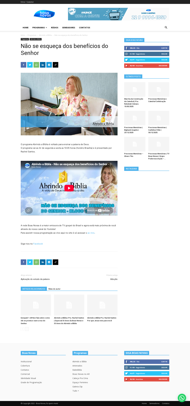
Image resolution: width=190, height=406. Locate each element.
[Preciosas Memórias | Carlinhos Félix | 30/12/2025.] (158, 118)
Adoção (114, 279)
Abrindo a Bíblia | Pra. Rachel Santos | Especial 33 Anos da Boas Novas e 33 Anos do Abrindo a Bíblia (69, 320)
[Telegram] (49, 65)
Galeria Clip (77, 386)
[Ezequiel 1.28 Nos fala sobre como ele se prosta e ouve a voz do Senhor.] (36, 305)
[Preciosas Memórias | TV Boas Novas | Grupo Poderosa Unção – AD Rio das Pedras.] (158, 144)
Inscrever (163, 66)
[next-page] (27, 329)
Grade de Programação (31, 382)
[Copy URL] (55, 65)
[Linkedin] (42, 65)
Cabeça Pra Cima (80, 378)
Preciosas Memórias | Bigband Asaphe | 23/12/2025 (133, 130)
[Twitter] (30, 65)
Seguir (164, 54)
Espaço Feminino (80, 382)
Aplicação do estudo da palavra (35, 279)
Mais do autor (55, 289)
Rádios (54, 27)
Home (26, 27)
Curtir (164, 48)
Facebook (38, 243)
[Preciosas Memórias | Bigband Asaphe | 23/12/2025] (134, 118)
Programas (38, 27)
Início (23, 35)
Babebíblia (77, 370)
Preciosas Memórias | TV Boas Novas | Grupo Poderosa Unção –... (158, 156)
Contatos (84, 27)
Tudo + (75, 390)
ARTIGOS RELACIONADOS (33, 289)
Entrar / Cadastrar (27, 2)
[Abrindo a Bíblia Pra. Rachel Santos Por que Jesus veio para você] (102, 305)
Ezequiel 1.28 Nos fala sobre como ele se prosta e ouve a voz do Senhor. (35, 320)
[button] (166, 27)
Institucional (26, 361)
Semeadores (68, 27)
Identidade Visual (28, 378)
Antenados (77, 365)
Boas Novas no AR (81, 374)
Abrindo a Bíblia (45, 35)
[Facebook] (23, 65)
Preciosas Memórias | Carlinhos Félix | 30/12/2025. (157, 130)
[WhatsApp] (36, 65)
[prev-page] (22, 329)
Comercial (25, 374)
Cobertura (25, 365)
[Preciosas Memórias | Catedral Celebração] (158, 89)
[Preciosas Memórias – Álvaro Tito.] (134, 144)
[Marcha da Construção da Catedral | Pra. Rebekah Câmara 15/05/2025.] (134, 89)
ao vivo (90, 233)
